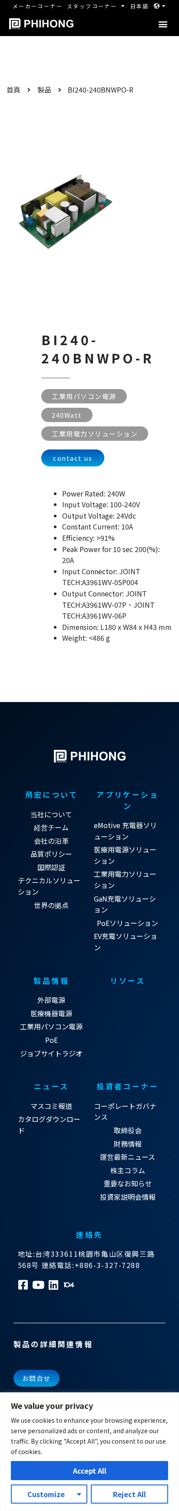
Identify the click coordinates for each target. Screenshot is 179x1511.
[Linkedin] (53, 1284)
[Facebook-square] (23, 1284)
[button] (163, 24)
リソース (127, 980)
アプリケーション (127, 800)
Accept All (89, 1470)
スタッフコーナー (92, 6)
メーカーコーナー (38, 6)
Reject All (129, 1494)
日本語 (139, 6)
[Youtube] (38, 1284)
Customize (46, 1494)
